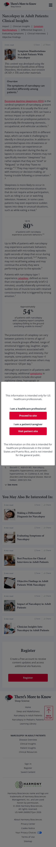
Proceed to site (28, 415)
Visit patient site (28, 431)
